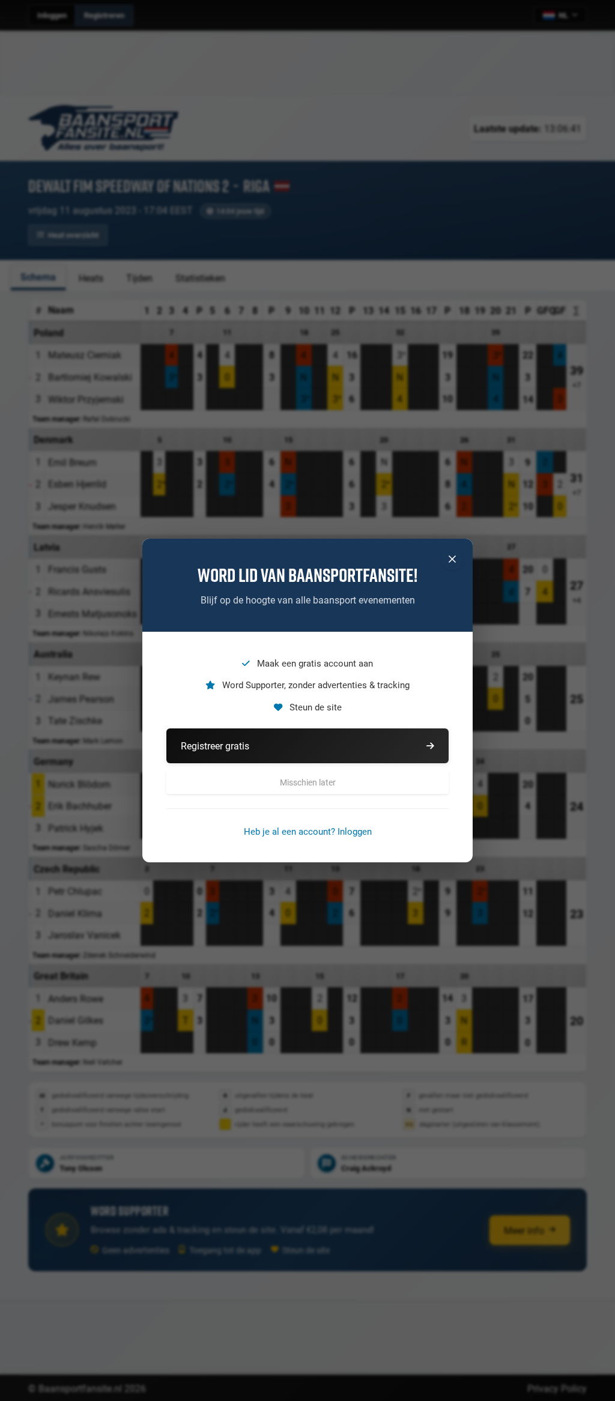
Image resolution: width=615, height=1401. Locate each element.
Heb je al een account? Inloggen (308, 831)
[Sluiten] (452, 559)
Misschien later (308, 782)
